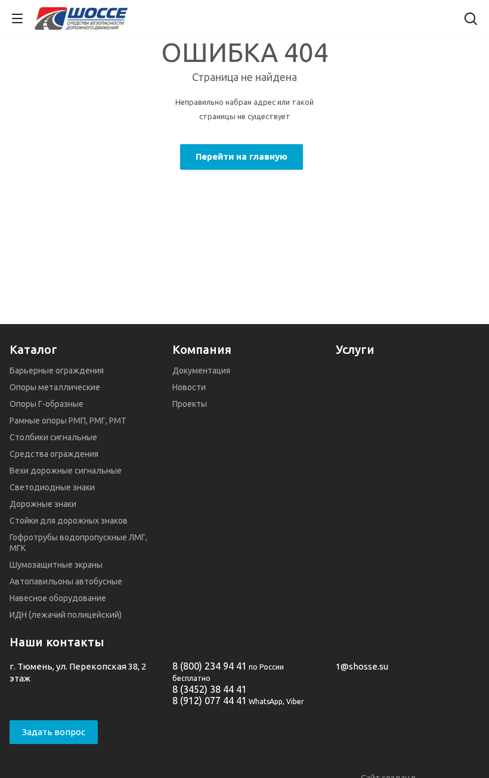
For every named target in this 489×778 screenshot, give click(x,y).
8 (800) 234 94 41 (209, 666)
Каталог (33, 349)
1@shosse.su (362, 666)
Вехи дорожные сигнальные (66, 470)
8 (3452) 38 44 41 (209, 689)
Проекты (189, 404)
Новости (189, 387)
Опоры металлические (55, 387)
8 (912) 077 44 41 (209, 700)
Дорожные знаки (43, 504)
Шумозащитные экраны (56, 565)
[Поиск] (471, 20)
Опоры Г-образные (46, 404)
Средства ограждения (54, 454)
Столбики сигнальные (53, 437)
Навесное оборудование (58, 598)
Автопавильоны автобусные (66, 581)
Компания (201, 349)
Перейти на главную (241, 156)
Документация (201, 370)
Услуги (355, 349)
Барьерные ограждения (57, 370)
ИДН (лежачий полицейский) (66, 615)
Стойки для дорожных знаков (69, 520)
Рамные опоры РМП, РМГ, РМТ (68, 420)
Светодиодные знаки (52, 487)
